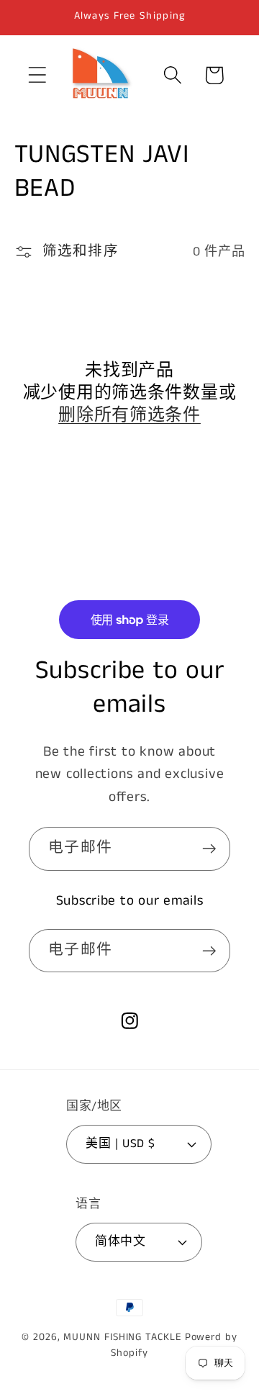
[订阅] (209, 849)
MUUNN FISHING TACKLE (122, 1337)
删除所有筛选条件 (129, 415)
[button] (37, 75)
